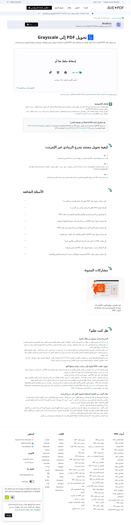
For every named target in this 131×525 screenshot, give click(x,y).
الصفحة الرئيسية (117, 18)
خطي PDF (81, 453)
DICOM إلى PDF (118, 440)
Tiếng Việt (45, 446)
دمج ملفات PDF (80, 456)
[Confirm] (7, 497)
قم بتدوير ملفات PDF (78, 480)
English (60, 450)
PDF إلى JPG (119, 463)
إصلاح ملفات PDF (98, 443)
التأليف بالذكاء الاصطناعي (39, 8)
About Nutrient (16, 2)
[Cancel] (12, 497)
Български (45, 457)
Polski (61, 477)
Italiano (60, 463)
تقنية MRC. (74, 388)
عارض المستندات (79, 466)
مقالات (69, 8)
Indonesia (60, 460)
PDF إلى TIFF (119, 470)
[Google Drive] (66, 72)
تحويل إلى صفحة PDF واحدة (95, 486)
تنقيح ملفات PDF (80, 440)
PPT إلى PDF (119, 477)
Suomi (47, 440)
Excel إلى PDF (118, 450)
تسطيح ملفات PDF (98, 489)
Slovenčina (59, 487)
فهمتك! (8, 515)
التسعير (77, 8)
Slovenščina (59, 490)
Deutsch (60, 446)
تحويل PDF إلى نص (98, 483)
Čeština (60, 440)
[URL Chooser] (50, 72)
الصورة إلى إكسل (98, 469)
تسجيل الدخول (59, 8)
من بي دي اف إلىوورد (78, 508)
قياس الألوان (104, 408)
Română (60, 484)
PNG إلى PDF (119, 473)
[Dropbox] (58, 72)
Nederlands (59, 470)
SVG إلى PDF (119, 480)
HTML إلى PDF (118, 453)
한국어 (47, 480)
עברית (47, 467)
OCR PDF (120, 460)
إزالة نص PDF (100, 440)
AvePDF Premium (61, 13)
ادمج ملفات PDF (99, 453)
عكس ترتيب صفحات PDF (77, 470)
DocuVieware (26, 446)
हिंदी (48, 473)
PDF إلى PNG (119, 467)
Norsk (61, 473)
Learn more (97, 2)
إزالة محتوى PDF (118, 506)
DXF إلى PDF (119, 443)
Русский (46, 463)
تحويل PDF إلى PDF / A (97, 479)
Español (60, 453)
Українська (45, 460)
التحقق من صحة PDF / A (96, 466)
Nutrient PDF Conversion (99, 94)
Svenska (46, 443)
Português (59, 480)
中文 (47, 484)
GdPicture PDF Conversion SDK (79, 128)
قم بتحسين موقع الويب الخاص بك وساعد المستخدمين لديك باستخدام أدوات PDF (107, 307)
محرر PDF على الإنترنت (77, 495)
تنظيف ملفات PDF (98, 506)
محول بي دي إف (80, 499)
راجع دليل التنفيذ (65, 94)
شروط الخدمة (29, 462)
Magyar (60, 467)
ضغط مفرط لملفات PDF (77, 459)
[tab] (65, 201)
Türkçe (47, 450)
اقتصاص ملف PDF (98, 462)
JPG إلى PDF (119, 457)
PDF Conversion (33, 126)
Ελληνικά (46, 453)
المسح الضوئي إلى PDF (97, 472)
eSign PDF (119, 446)
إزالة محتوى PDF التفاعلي (115, 509)
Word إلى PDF (118, 490)
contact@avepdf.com (26, 475)
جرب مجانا (33, 24)
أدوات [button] (86, 8)
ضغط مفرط (93, 388)
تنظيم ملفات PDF (98, 509)
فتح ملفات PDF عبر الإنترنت (76, 473)
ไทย (48, 477)
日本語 (47, 487)
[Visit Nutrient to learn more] (123, 2)
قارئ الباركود (81, 476)
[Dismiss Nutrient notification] (7, 2)
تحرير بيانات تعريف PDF (96, 476)
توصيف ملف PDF (79, 443)
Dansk (61, 443)
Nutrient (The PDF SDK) (23, 440)
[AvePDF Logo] (115, 7)
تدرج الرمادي (102, 342)
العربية (47, 470)
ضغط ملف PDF (80, 463)
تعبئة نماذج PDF (99, 493)
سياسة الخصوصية (86, 114)
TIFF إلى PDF (119, 484)
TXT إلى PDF (119, 487)
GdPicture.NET (26, 443)
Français (60, 457)
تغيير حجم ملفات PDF (97, 496)
